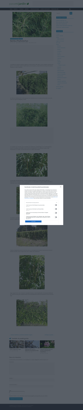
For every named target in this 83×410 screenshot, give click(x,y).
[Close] (61, 187)
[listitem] (41, 202)
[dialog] (41, 205)
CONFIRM (33, 221)
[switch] (55, 205)
